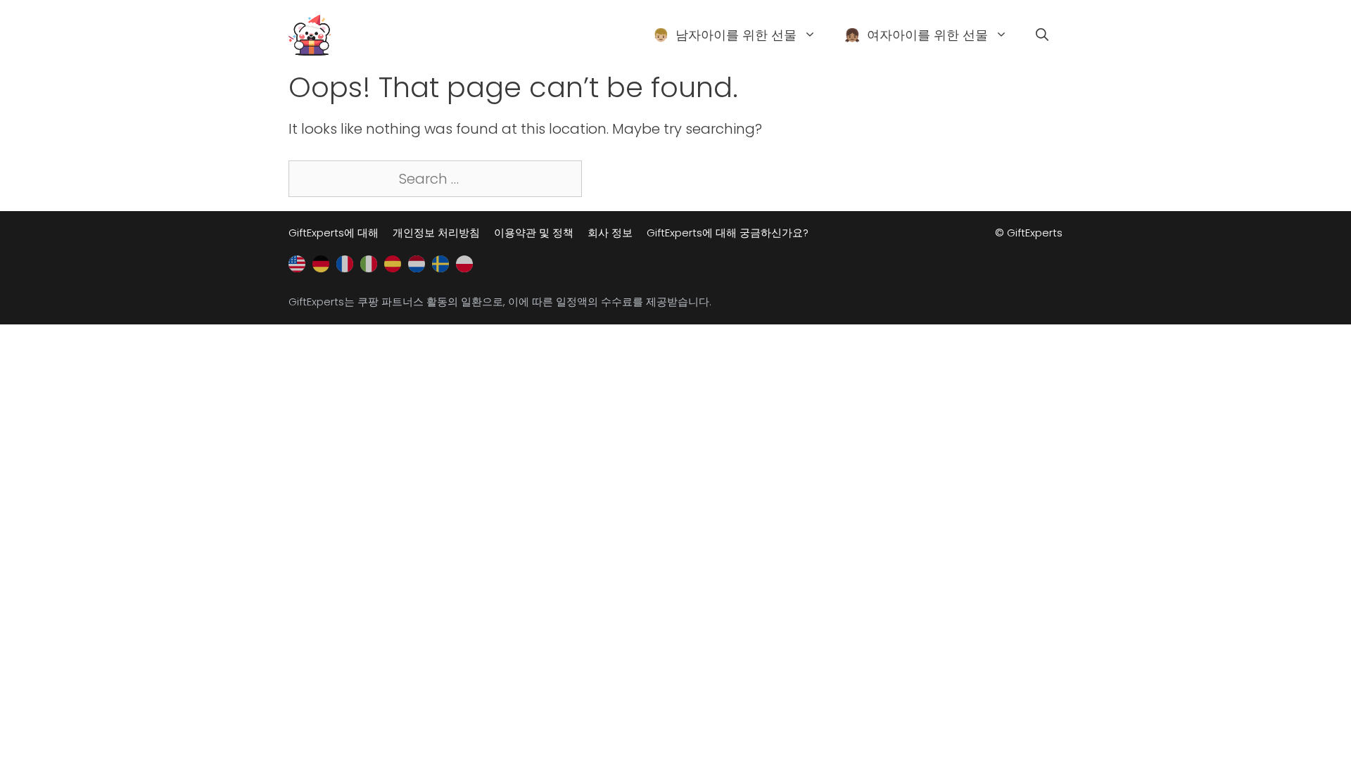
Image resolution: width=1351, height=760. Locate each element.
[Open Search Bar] (1042, 35)
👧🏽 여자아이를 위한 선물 (916, 35)
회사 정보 (610, 232)
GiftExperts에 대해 (333, 232)
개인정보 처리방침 (436, 232)
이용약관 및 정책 (533, 232)
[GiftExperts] (309, 34)
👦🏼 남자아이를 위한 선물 (725, 35)
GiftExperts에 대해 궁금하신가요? (727, 232)
